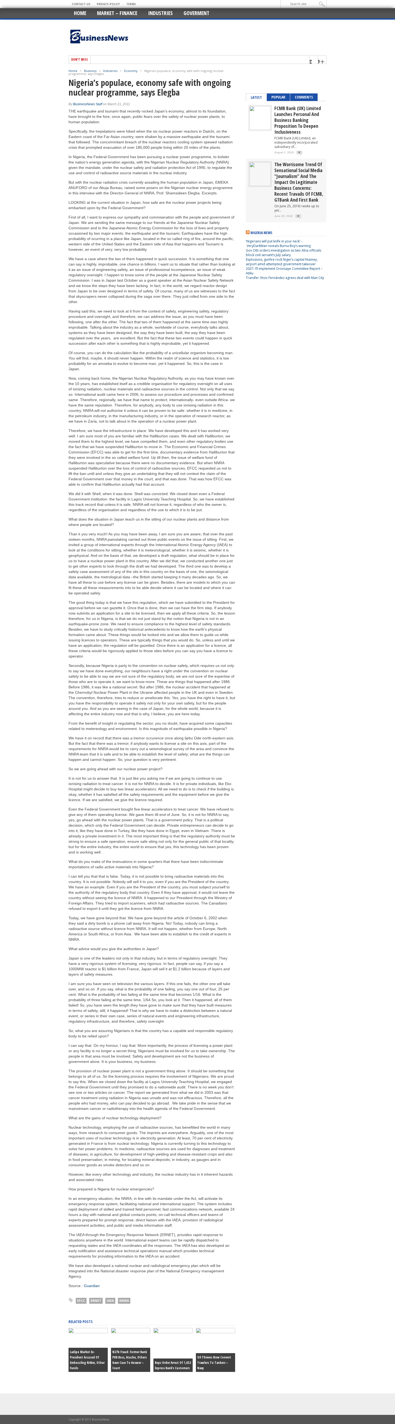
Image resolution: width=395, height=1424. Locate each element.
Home (80, 13)
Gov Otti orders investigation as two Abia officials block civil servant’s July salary (283, 252)
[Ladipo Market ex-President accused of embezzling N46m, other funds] (88, 1332)
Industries (160, 13)
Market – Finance (117, 13)
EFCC (81, 1300)
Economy (131, 71)
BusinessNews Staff (87, 104)
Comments (304, 97)
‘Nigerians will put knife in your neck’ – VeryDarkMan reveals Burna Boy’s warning (278, 243)
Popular (278, 97)
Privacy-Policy (108, 4)
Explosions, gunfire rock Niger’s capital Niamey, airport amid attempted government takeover (282, 261)
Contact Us (81, 4)
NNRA (124, 1300)
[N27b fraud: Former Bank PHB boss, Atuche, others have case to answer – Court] (130, 1332)
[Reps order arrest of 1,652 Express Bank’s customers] (173, 1332)
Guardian (92, 1286)
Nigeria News (261, 232)
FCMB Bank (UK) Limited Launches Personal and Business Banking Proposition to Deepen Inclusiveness (297, 120)
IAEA (110, 1300)
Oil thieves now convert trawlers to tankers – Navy (214, 1362)
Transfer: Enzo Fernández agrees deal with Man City (285, 277)
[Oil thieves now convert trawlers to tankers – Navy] (215, 1332)
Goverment (196, 13)
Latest (256, 97)
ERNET (96, 1300)
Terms (131, 4)
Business (90, 71)
